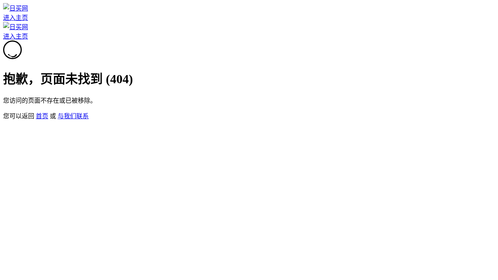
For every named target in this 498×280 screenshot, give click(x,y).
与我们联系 (73, 116)
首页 (42, 116)
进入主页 (15, 17)
